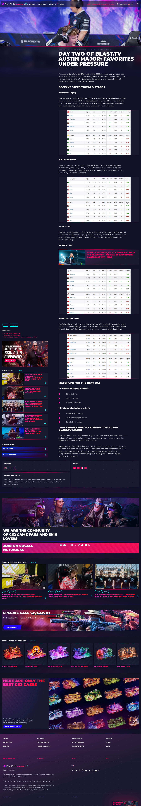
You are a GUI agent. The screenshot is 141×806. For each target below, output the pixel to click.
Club (62, 4)
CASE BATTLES (9, 455)
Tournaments (43, 742)
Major (108, 742)
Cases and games (93, 4)
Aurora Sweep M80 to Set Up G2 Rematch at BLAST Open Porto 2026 (33, 431)
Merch (111, 4)
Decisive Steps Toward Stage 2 (13, 333)
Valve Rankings (43, 746)
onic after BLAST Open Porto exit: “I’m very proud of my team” (33, 390)
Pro (107, 758)
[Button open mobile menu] (137, 4)
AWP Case (40, 797)
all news (19, 370)
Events (6, 746)
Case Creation (78, 746)
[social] (72, 770)
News (25, 4)
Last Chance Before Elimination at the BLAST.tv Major (20, 337)
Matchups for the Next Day (12, 335)
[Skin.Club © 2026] (15, 766)
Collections (77, 738)
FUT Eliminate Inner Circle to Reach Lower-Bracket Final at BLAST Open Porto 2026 (33, 418)
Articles (40, 738)
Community (62, 49)
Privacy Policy (42, 753)
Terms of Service (77, 753)
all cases (32, 641)
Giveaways (7, 742)
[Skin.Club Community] (14, 4)
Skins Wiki (104, 4)
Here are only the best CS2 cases (24, 682)
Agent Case (75, 797)
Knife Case (6, 797)
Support (123, 4)
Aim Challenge (78, 742)
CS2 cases (8, 449)
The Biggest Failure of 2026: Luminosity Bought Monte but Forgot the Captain (33, 404)
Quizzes (109, 738)
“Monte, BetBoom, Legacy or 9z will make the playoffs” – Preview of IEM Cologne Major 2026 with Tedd (111, 255)
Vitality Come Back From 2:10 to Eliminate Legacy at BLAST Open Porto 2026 (34, 377)
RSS (107, 753)
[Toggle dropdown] (36, 4)
